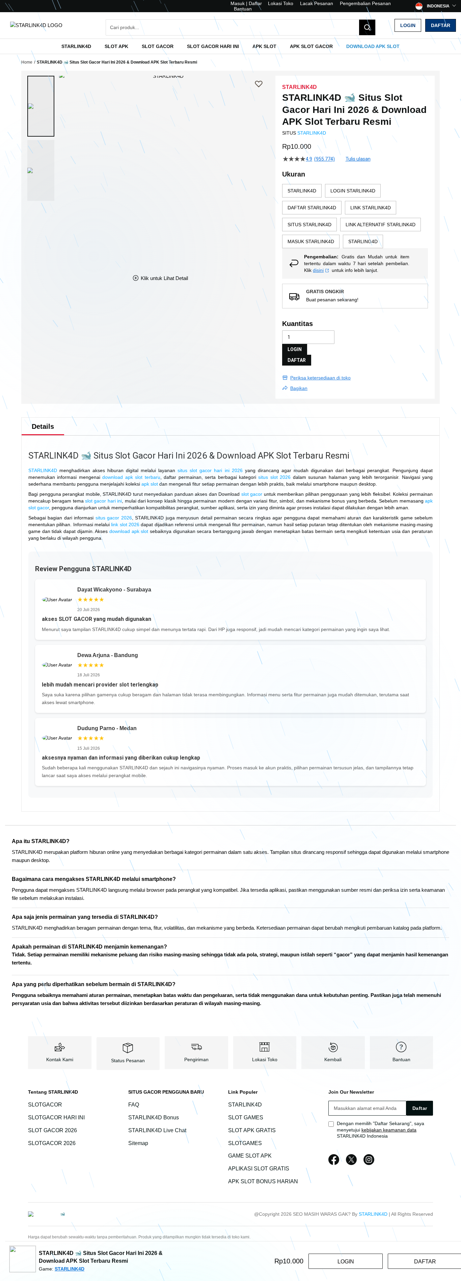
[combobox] (241, 27)
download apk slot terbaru (131, 477)
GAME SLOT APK (250, 1156)
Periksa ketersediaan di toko (320, 377)
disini (318, 270)
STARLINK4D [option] (302, 190)
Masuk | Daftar (246, 3)
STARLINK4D (311, 133)
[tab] (43, 426)
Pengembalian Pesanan (365, 3)
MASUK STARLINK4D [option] (311, 241)
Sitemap (138, 1143)
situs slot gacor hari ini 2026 (210, 470)
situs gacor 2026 (114, 517)
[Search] (367, 27)
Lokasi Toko (280, 3)
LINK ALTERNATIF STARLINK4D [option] (380, 224)
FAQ (133, 1105)
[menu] (230, 46)
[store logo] (36, 25)
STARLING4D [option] (363, 241)
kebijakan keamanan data (388, 1130)
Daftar (440, 25)
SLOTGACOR (45, 1105)
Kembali (333, 1059)
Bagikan (298, 388)
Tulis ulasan (358, 159)
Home (26, 62)
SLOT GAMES (245, 1117)
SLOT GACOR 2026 (52, 1130)
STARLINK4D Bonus (153, 1117)
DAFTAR (297, 360)
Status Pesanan (128, 1060)
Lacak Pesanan (316, 3)
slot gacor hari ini (103, 501)
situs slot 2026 (274, 477)
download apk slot (128, 531)
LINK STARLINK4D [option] (370, 207)
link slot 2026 (125, 524)
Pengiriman (196, 1059)
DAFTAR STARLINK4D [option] (312, 207)
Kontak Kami (59, 1059)
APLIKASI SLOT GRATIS (258, 1168)
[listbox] (355, 216)
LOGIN (295, 349)
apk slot (149, 484)
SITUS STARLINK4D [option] (309, 224)
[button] (40, 106)
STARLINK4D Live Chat (157, 1130)
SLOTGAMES (245, 1143)
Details (43, 426)
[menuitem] (76, 46)
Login (407, 25)
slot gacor (252, 494)
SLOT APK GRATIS (252, 1130)
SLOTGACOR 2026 (52, 1143)
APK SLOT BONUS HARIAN (263, 1181)
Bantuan (243, 8)
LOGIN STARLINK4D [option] (352, 190)
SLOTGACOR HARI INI (56, 1117)
